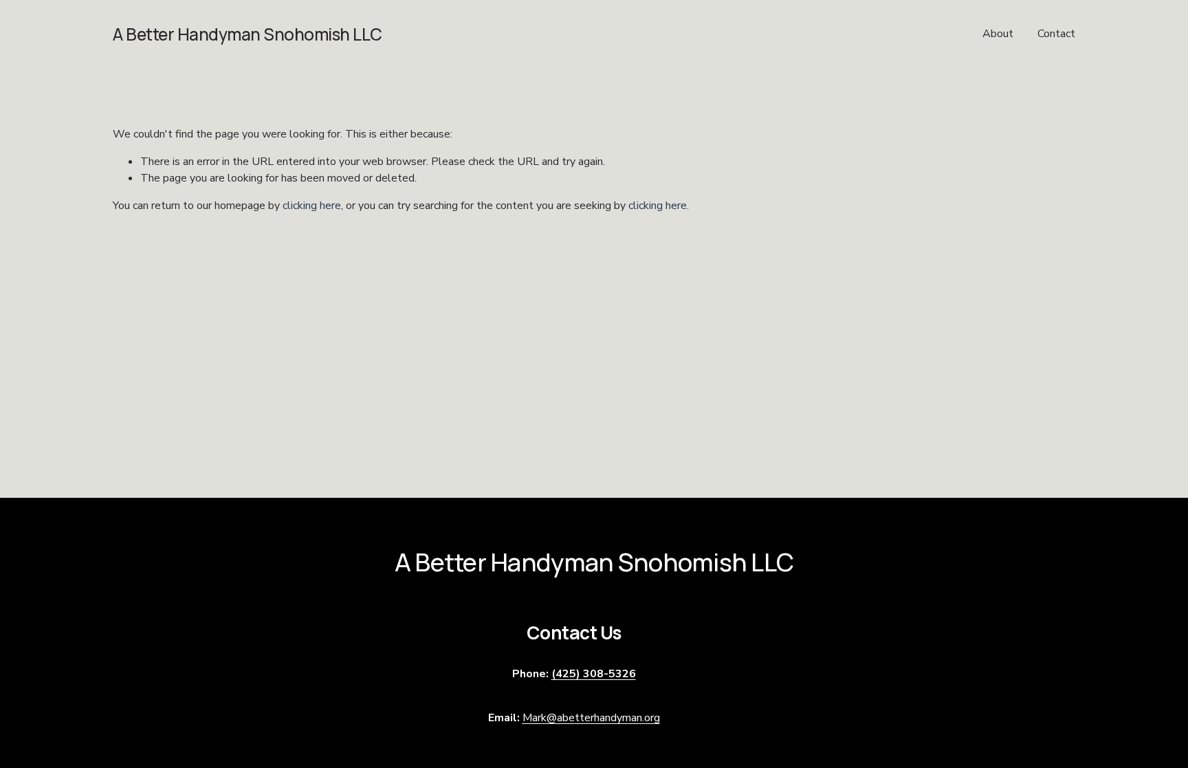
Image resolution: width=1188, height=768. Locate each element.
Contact (1056, 33)
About (997, 33)
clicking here (312, 205)
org (591, 717)
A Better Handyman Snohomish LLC (247, 34)
